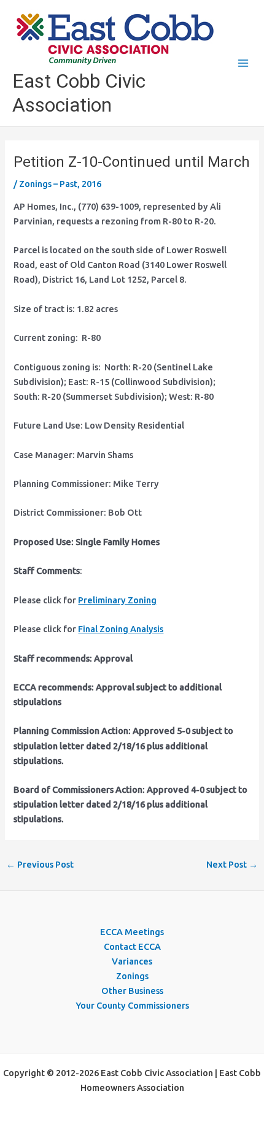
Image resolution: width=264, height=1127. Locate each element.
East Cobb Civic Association (79, 93)
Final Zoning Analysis (120, 629)
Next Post (232, 864)
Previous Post (40, 864)
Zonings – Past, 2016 (60, 183)
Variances (132, 961)
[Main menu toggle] (243, 63)
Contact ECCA (132, 946)
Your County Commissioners (132, 1005)
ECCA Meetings (132, 931)
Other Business (132, 990)
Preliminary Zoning (117, 600)
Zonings (132, 976)
